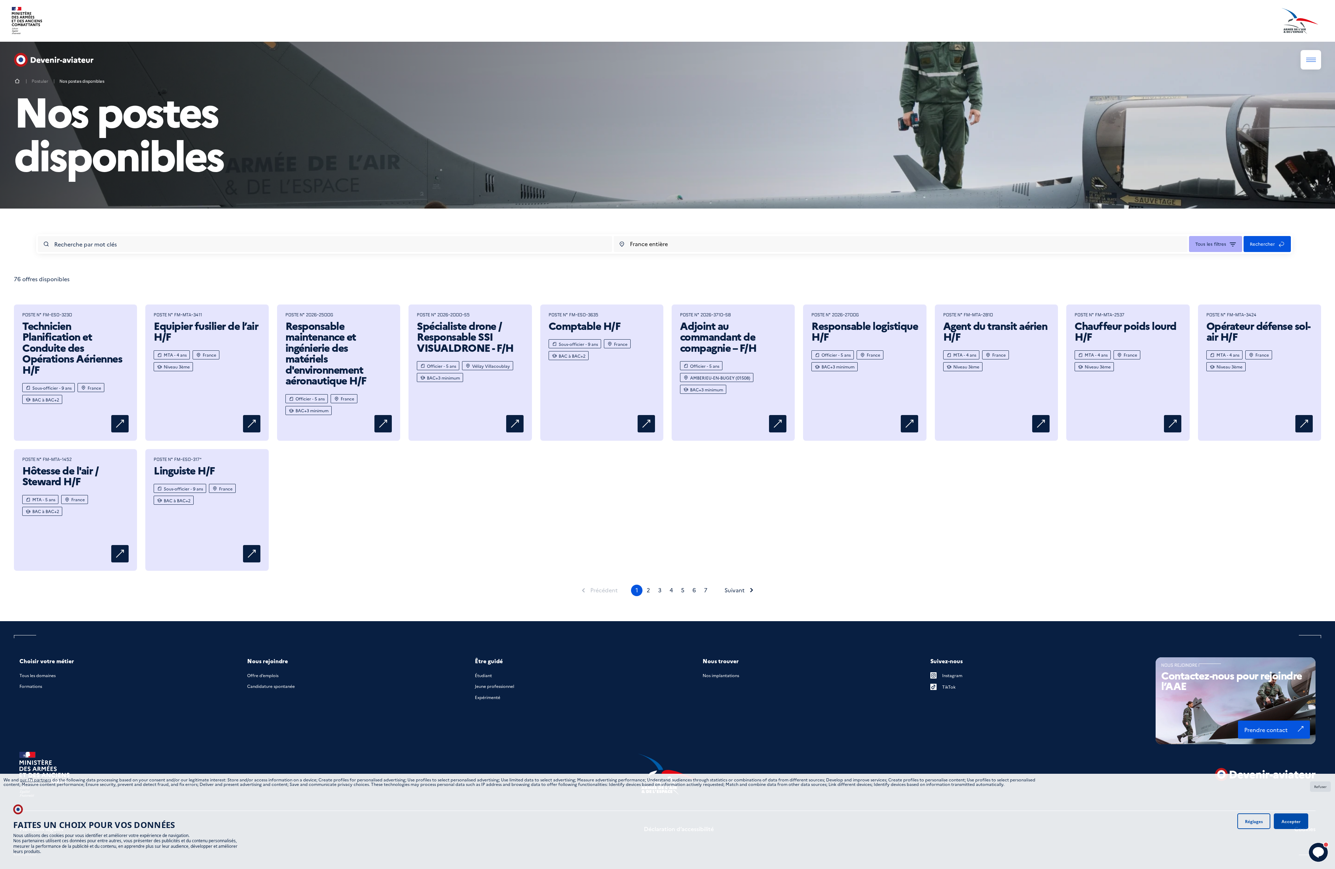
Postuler (40, 81)
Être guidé (489, 661)
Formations (30, 686)
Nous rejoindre (267, 661)
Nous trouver (721, 661)
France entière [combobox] (649, 243)
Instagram (952, 675)
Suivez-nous (946, 661)
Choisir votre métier (46, 661)
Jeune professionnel (494, 686)
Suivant (735, 590)
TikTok (949, 687)
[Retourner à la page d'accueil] (17, 81)
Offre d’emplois (262, 675)
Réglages (1254, 821)
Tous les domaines (37, 675)
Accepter (1291, 821)
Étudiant (483, 675)
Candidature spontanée (271, 686)
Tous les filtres (1210, 244)
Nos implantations (721, 675)
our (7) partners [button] (35, 779)
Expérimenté (487, 697)
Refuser (1320, 786)
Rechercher (1262, 244)
